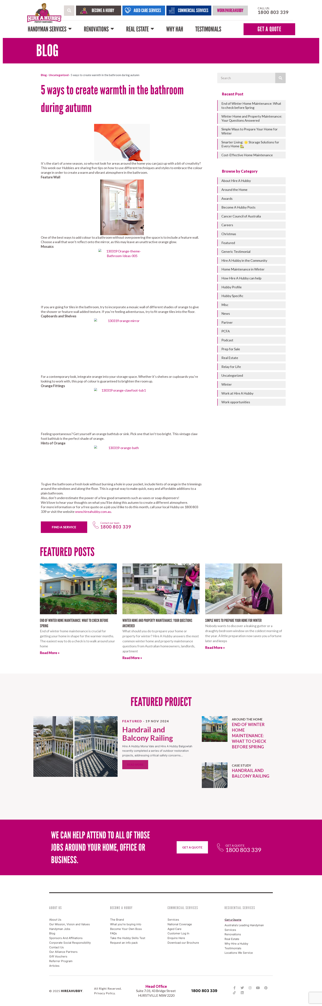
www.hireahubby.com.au (93, 512)
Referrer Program (60, 961)
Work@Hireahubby (230, 10)
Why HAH (174, 29)
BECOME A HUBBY (103, 10)
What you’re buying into (125, 924)
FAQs (113, 933)
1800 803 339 (204, 990)
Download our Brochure (183, 942)
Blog (44, 75)
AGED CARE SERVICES (147, 10)
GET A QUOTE (269, 29)
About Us (55, 919)
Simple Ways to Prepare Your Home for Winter (233, 620)
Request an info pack (124, 942)
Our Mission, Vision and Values (69, 924)
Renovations (96, 29)
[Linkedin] (242, 992)
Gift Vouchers (58, 956)
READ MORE (135, 764)
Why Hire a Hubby (236, 943)
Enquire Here (176, 938)
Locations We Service (239, 952)
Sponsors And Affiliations (66, 938)
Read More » (49, 653)
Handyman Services (47, 29)
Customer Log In (178, 933)
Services (173, 919)
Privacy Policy (104, 993)
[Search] (280, 78)
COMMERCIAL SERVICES (193, 10)
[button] (69, 10)
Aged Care (174, 928)
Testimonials (208, 29)
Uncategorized (59, 75)
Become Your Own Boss (126, 928)
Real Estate (137, 29)
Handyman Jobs (59, 928)
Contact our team (109, 522)
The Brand (117, 919)
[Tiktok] (234, 992)
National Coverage (180, 924)
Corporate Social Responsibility (70, 942)
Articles (54, 965)
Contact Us (56, 947)
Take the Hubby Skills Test (127, 938)
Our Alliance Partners (63, 952)
